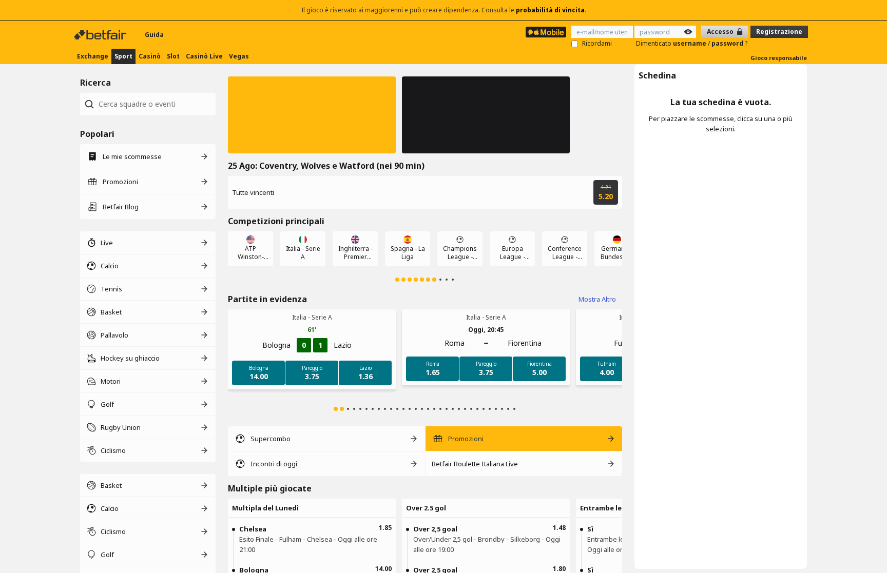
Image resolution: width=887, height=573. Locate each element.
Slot (173, 56)
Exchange (92, 56)
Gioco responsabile (778, 58)
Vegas (239, 56)
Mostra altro (597, 299)
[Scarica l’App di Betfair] (546, 32)
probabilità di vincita (550, 10)
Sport (123, 56)
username (690, 43)
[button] (312, 114)
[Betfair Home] (101, 34)
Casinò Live (204, 56)
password (728, 43)
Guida (154, 34)
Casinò (150, 56)
